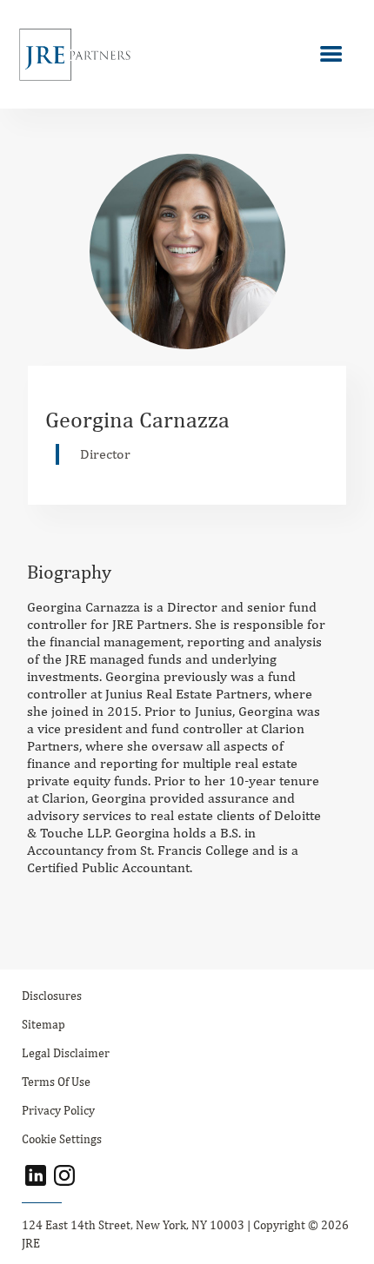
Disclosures (52, 996)
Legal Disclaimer (66, 1053)
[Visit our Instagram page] (64, 1175)
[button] (331, 55)
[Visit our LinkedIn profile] (36, 1175)
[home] (70, 54)
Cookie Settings (62, 1139)
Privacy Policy (58, 1110)
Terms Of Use (56, 1082)
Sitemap (43, 1024)
